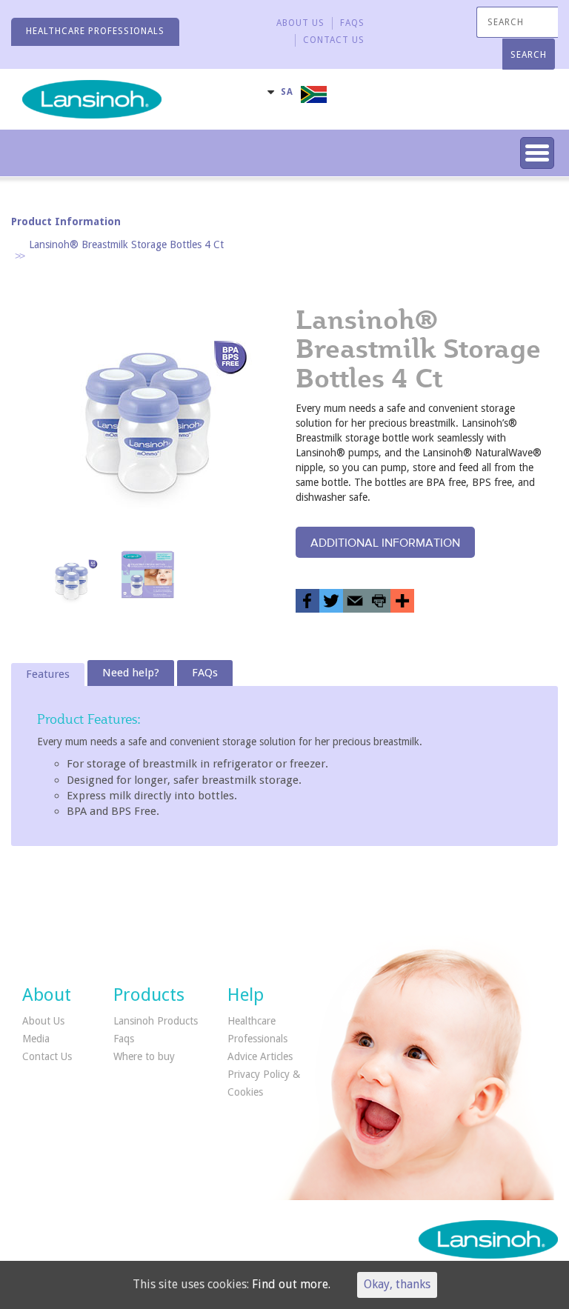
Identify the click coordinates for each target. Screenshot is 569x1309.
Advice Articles (260, 1056)
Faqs (123, 1039)
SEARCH (528, 55)
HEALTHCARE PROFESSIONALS (95, 31)
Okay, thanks (397, 1284)
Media (36, 1039)
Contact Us (47, 1056)
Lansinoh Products (155, 1021)
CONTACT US (334, 40)
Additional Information (385, 542)
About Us (300, 23)
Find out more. (291, 1284)
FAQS (352, 23)
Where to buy (144, 1056)
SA (287, 92)
